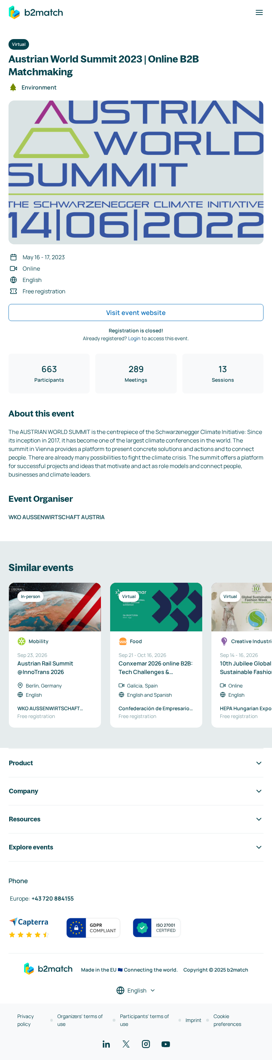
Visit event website (136, 312)
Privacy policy (25, 1020)
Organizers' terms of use (80, 1020)
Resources (24, 819)
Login (134, 338)
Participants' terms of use (144, 1020)
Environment (39, 87)
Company (23, 791)
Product (21, 763)
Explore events (31, 847)
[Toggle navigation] (259, 12)
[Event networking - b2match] (35, 12)
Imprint (194, 1020)
